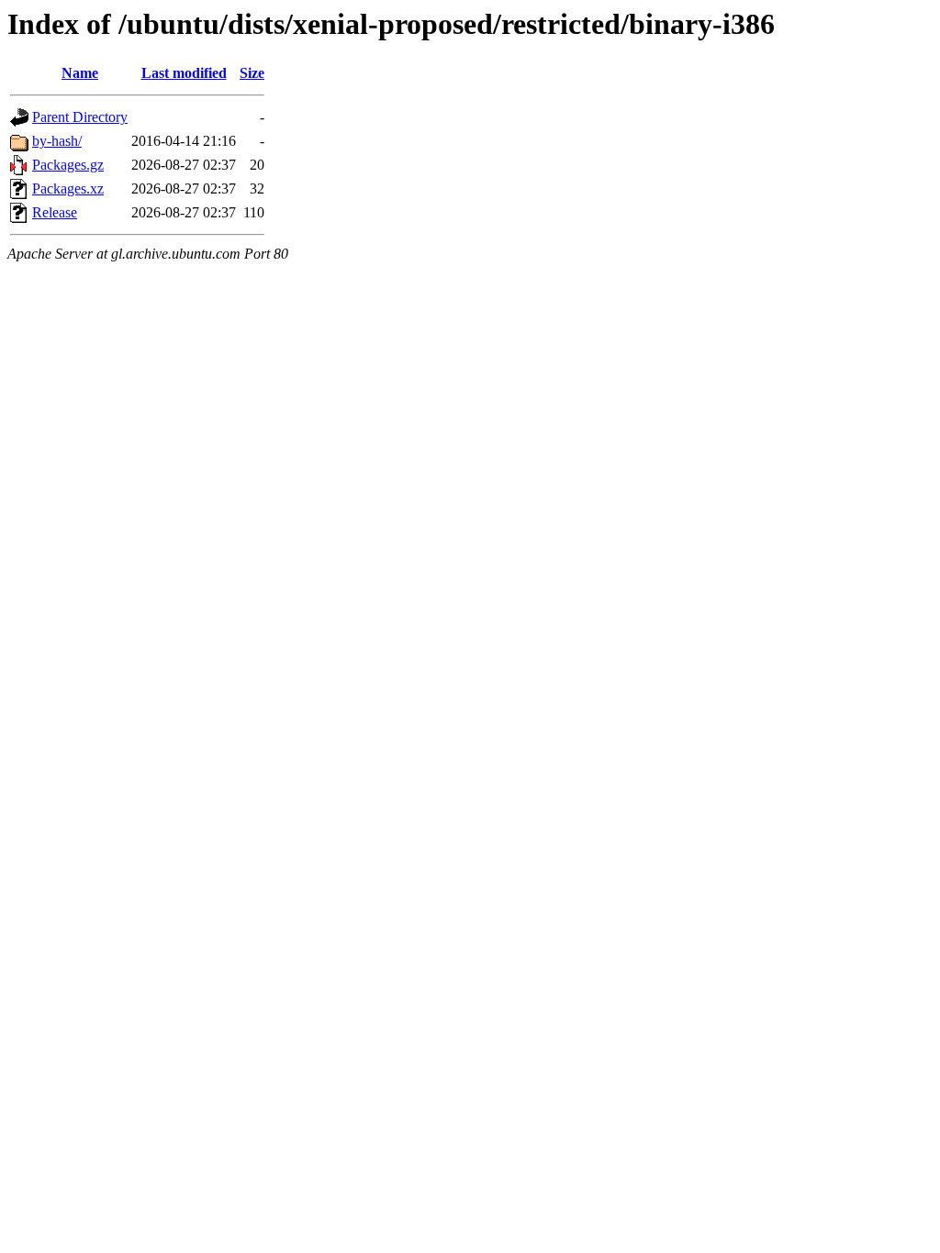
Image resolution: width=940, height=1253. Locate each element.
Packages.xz (68, 188)
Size (252, 73)
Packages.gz (68, 164)
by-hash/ (57, 141)
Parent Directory (80, 117)
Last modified (184, 73)
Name (80, 73)
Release (54, 212)
